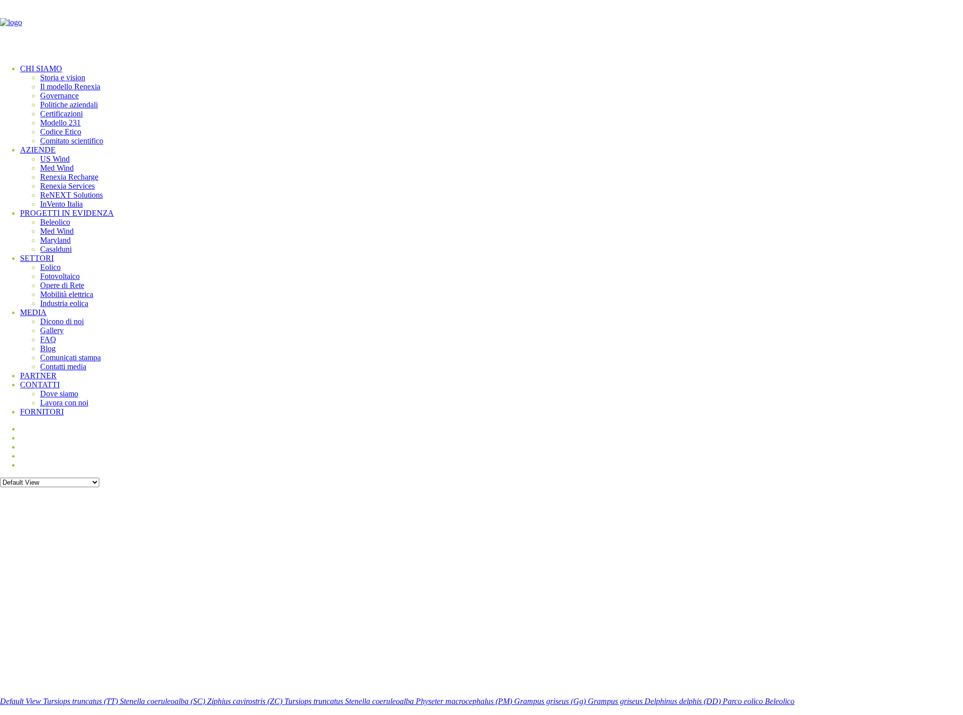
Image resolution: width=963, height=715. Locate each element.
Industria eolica (64, 303)
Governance (59, 95)
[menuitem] (491, 105)
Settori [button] (37, 258)
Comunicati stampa (70, 357)
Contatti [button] (40, 384)
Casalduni (56, 249)
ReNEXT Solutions (71, 195)
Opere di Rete (62, 285)
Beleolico (55, 222)
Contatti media (63, 366)
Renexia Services (67, 186)
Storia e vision (62, 77)
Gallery (52, 330)
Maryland (55, 240)
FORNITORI (42, 411)
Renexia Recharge (69, 177)
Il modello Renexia (70, 86)
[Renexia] (481, 28)
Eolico (50, 267)
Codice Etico (60, 131)
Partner (38, 375)
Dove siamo (59, 393)
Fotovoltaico (60, 276)
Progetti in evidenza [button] (67, 213)
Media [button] (33, 312)
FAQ (48, 339)
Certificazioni (61, 113)
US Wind (55, 159)
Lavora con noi (64, 402)
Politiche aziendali (69, 104)
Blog (48, 348)
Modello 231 (60, 122)
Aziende (38, 150)
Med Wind (57, 168)
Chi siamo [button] (41, 68)
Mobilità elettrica (66, 294)
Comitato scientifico (71, 140)
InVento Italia (61, 204)
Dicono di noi (62, 321)
